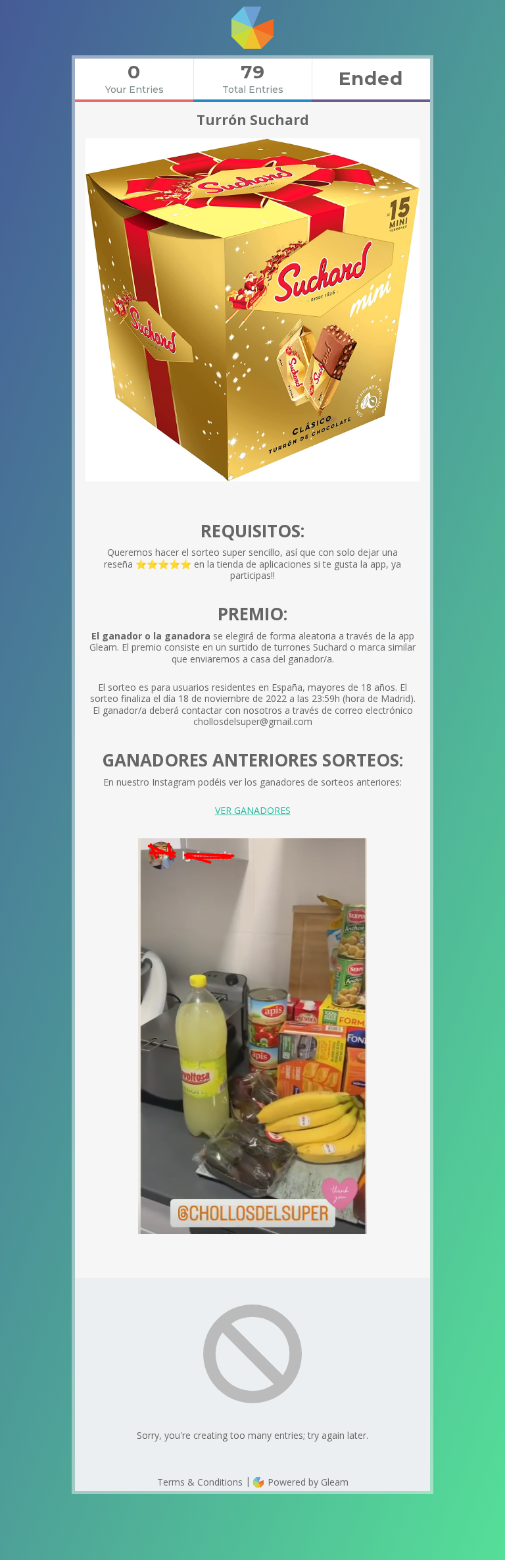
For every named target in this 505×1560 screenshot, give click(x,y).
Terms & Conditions (200, 1482)
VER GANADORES (253, 810)
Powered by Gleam (307, 1482)
